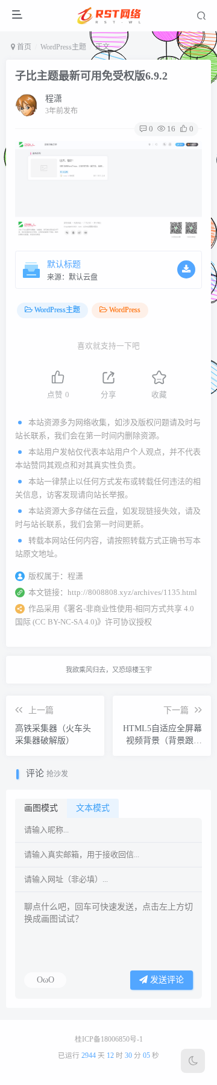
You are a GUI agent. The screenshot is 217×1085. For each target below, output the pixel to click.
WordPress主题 (63, 47)
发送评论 (166, 979)
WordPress (124, 310)
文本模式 (93, 808)
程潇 (53, 98)
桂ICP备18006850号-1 (109, 1039)
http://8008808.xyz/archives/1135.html (132, 592)
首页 (23, 47)
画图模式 (41, 808)
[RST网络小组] (110, 16)
